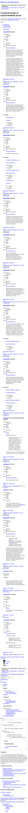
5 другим (19, 301)
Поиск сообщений (10, 692)
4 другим (21, 81)
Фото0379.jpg (8, 183)
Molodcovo (15, 354)
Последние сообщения (11, 693)
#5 (3, 263)
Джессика (10, 81)
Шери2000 (10, 19)
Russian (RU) (6, 804)
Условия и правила (7, 805)
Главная (5, 684)
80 (6, 470)
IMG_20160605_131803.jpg (10, 392)
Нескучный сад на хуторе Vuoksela (11, 781)
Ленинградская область (11, 477)
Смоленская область (10, 47)
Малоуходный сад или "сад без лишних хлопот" (14, 769)
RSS (7, 811)
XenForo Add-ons (4, 799)
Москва (8, 607)
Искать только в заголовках (14, 722)
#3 (3, 192)
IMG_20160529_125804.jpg (10, 402)
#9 (3, 457)
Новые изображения (10, 702)
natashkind (15, 81)
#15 (4, 653)
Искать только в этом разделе (15, 736)
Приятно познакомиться (8, 775)
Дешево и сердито (7, 768)
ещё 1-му (21, 512)
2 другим (22, 265)
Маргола (16, 229)
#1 (3, 80)
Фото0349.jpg (8, 120)
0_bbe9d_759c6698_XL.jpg (10, 162)
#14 (4, 616)
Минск (7, 433)
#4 (3, 228)
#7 (3, 352)
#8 (3, 411)
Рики (14, 301)
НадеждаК (6, 594)
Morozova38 (11, 229)
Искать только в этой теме (14, 734)
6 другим (21, 130)
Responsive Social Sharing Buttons (8, 801)
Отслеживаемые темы (8, 795)
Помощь (8, 807)
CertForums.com (20, 801)
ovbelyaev (5, 81)
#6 (3, 300)
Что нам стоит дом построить (15, 18)
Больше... (6, 747)
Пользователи (6, 703)
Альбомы (5, 694)
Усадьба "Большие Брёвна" (9, 782)
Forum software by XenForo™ (13, 798)
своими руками (6, 26)
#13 (4, 589)
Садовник (16, 412)
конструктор (6, 24)
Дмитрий (6, 418)
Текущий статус (9, 714)
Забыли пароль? (4, 679)
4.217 (7, 425)
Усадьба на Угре (7, 783)
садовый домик (6, 25)
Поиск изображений (10, 701)
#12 (4, 564)
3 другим (21, 229)
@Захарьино (22, 504)
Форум (4, 685)
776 (7, 38)
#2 (3, 129)
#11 (4, 511)
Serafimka (11, 193)
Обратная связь (9, 806)
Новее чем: (4, 730)
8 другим (21, 193)
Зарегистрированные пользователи (14, 711)
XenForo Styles (13, 799)
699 (7, 626)
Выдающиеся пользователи (12, 709)
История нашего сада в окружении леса (12, 787)
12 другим (21, 412)
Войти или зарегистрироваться (10, 2)
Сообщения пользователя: (8, 724)
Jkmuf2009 (5, 130)
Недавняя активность (11, 713)
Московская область (10, 633)
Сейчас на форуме (10, 712)
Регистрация (3, 682)
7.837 (7, 496)
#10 (4, 484)
